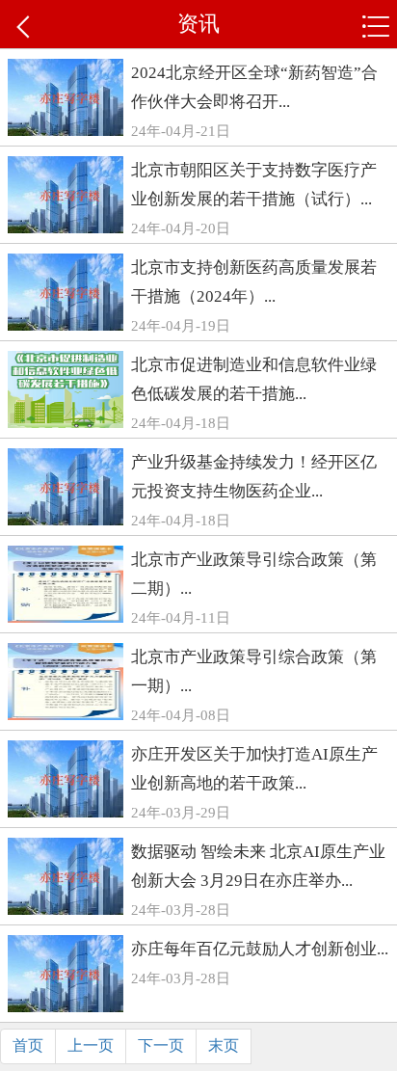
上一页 (90, 1045)
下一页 (161, 1045)
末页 (223, 1045)
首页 (28, 1045)
